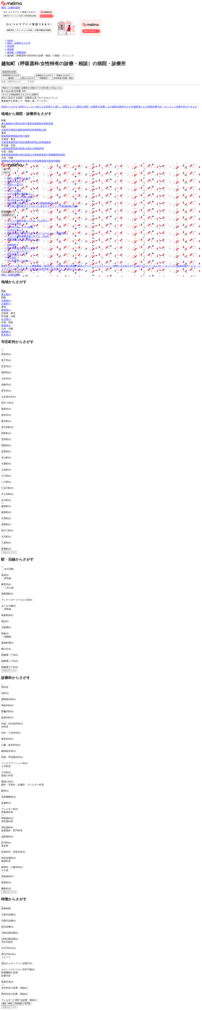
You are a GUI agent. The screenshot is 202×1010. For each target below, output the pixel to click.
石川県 (33, 148)
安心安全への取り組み (19, 200)
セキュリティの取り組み (20, 197)
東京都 (4, 123)
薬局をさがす (14, 181)
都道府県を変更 (9, 72)
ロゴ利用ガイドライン (19, 260)
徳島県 (40, 154)
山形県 (40, 142)
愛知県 (4, 136)
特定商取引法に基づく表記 (21, 248)
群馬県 (49, 123)
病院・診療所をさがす (19, 178)
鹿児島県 (48, 161)
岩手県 (18, 142)
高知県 (61, 154)
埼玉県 (21, 123)
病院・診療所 (8, 7)
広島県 (26, 154)
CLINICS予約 (14, 224)
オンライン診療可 (30, 94)
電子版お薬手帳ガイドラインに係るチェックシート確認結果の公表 (42, 206)
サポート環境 (14, 190)
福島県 (47, 142)
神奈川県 (13, 123)
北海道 (4, 142)
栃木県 (42, 123)
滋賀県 (26, 130)
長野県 (11, 148)
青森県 (11, 142)
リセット (6, 552)
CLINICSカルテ (15, 230)
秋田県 (33, 142)
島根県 (11, 154)
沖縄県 (56, 161)
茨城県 (35, 123)
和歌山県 (41, 130)
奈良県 (33, 130)
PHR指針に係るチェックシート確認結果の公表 (32, 203)
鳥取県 (4, 154)
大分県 (33, 161)
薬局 (17, 7)
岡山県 (18, 154)
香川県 (47, 154)
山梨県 (4, 148)
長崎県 (18, 161)
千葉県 (28, 123)
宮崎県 (40, 161)
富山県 (26, 148)
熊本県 (26, 161)
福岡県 (4, 161)
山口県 (33, 154)
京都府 (18, 130)
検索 (32, 82)
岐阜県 (18, 136)
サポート (12, 187)
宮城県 (26, 142)
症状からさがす (15, 184)
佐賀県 (11, 161)
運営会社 (12, 257)
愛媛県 (54, 154)
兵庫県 (11, 130)
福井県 (40, 148)
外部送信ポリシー (16, 254)
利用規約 (12, 245)
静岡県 (11, 136)
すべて (5, 94)
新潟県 (18, 148)
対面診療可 (15, 94)
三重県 (26, 136)
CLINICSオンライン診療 (20, 227)
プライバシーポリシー (19, 251)
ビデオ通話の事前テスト (20, 193)
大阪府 (4, 130)
